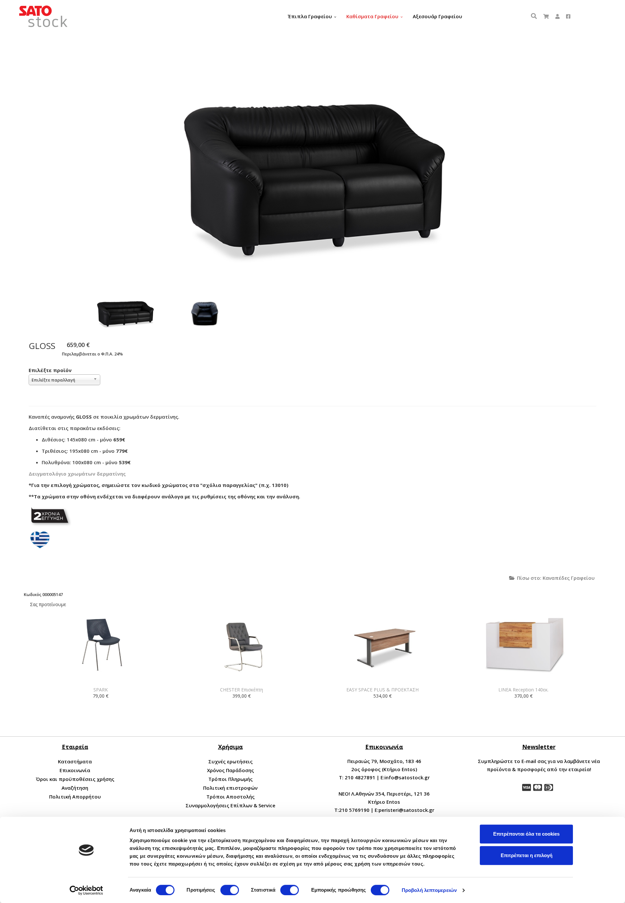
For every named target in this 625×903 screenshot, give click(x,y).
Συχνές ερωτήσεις (230, 761)
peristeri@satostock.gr (406, 810)
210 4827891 (360, 777)
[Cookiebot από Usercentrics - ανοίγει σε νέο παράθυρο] (86, 890)
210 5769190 (354, 810)
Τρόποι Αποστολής (230, 796)
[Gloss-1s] (203, 313)
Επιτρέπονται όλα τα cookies (526, 834)
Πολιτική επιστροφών (230, 788)
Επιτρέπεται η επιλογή (526, 855)
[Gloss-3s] (125, 313)
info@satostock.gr (407, 777)
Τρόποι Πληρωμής (230, 779)
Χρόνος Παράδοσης (230, 770)
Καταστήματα (75, 761)
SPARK (100, 690)
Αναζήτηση (75, 788)
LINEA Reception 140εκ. (523, 690)
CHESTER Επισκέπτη (241, 690)
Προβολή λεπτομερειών (429, 890)
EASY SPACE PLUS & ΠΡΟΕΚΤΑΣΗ (382, 690)
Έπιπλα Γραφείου (310, 16)
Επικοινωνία (75, 770)
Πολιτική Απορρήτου (75, 796)
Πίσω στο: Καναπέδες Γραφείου (556, 578)
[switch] (229, 890)
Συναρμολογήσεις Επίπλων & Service (230, 805)
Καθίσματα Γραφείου (372, 16)
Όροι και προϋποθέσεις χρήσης (75, 779)
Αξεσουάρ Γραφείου (437, 16)
